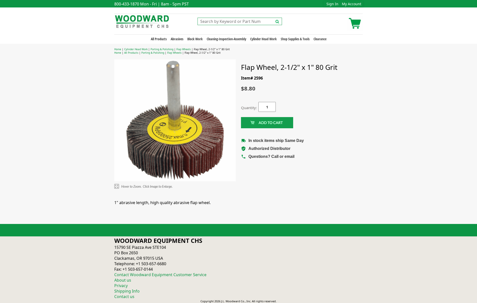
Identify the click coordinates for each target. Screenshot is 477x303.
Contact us (124, 296)
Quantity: (246, 107)
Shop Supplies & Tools (295, 39)
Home (117, 49)
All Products (159, 39)
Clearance (320, 39)
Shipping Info (127, 291)
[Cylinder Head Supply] (142, 21)
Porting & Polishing (162, 49)
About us (122, 280)
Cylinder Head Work (263, 39)
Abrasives (177, 39)
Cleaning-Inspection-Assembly (226, 39)
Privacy (121, 285)
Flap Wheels (183, 49)
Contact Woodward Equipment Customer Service (160, 274)
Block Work (195, 39)
